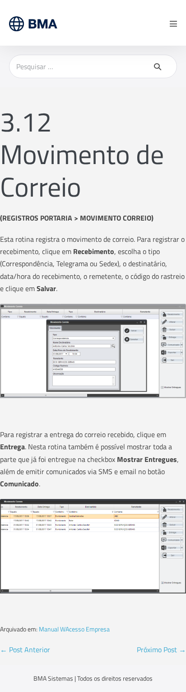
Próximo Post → (161, 649)
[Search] (157, 66)
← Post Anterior (25, 649)
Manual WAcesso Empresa (74, 629)
